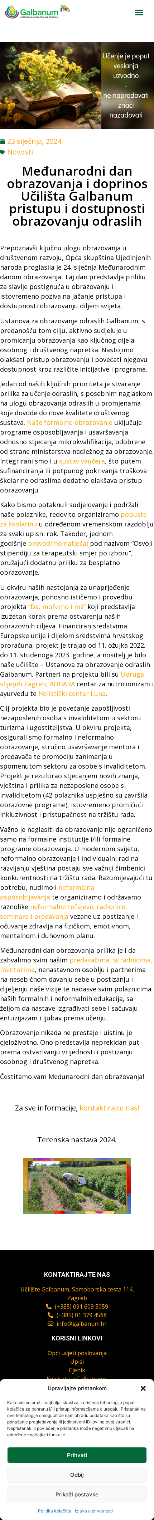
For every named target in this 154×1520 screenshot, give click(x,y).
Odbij (77, 1474)
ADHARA (62, 684)
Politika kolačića (54, 1511)
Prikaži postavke (77, 1494)
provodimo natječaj (57, 543)
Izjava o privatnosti (94, 1511)
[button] (143, 1388)
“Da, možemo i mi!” (57, 606)
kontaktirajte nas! (109, 1108)
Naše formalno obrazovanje (69, 422)
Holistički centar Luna (72, 693)
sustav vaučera (82, 461)
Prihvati (77, 1455)
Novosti (20, 152)
